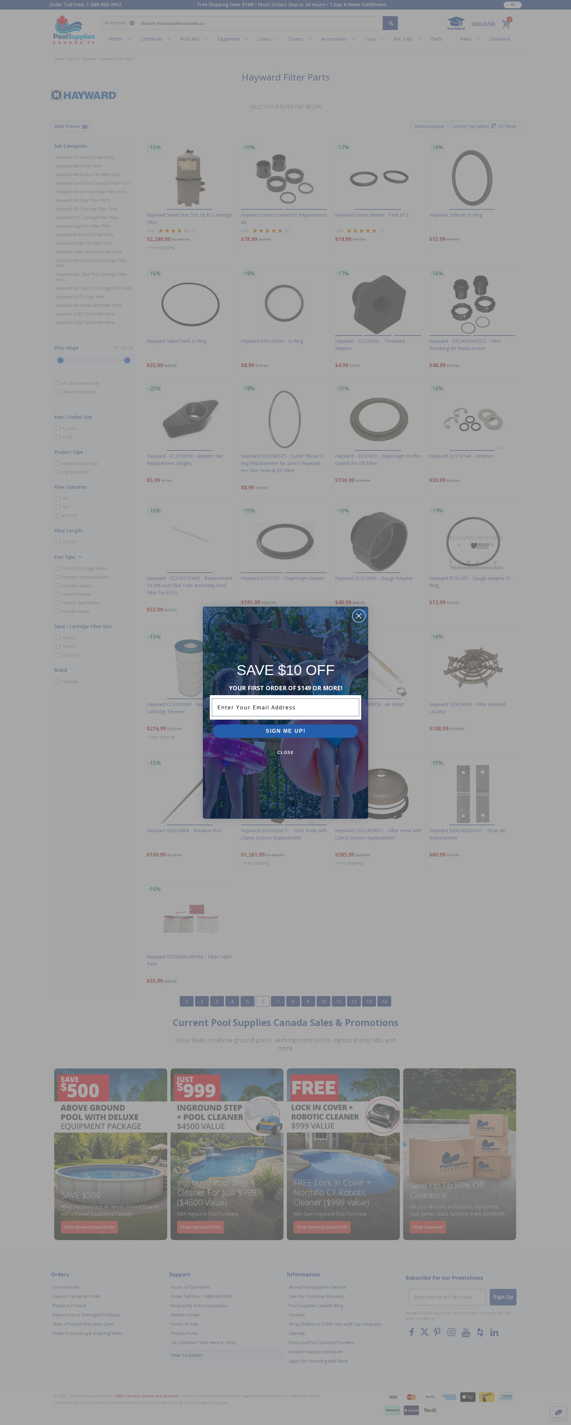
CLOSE (285, 752)
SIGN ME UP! (286, 731)
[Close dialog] (359, 616)
